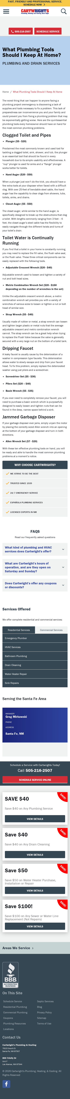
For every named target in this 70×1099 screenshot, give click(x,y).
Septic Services (45, 1001)
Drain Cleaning (13, 665)
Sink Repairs (12, 683)
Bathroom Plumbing (16, 656)
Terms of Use (44, 1023)
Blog (39, 1006)
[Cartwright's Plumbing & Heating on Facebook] (6, 1084)
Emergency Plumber (16, 638)
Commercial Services (51, 630)
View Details (35, 819)
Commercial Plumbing (15, 1012)
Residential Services (19, 630)
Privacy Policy (44, 1012)
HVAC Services (13, 647)
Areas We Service (16, 948)
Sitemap (41, 1018)
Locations (8, 1029)
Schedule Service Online (35, 779)
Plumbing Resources (14, 1023)
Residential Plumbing (15, 1006)
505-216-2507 (22, 31)
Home (5, 91)
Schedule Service (47, 31)
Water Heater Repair (16, 674)
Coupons (8, 1018)
